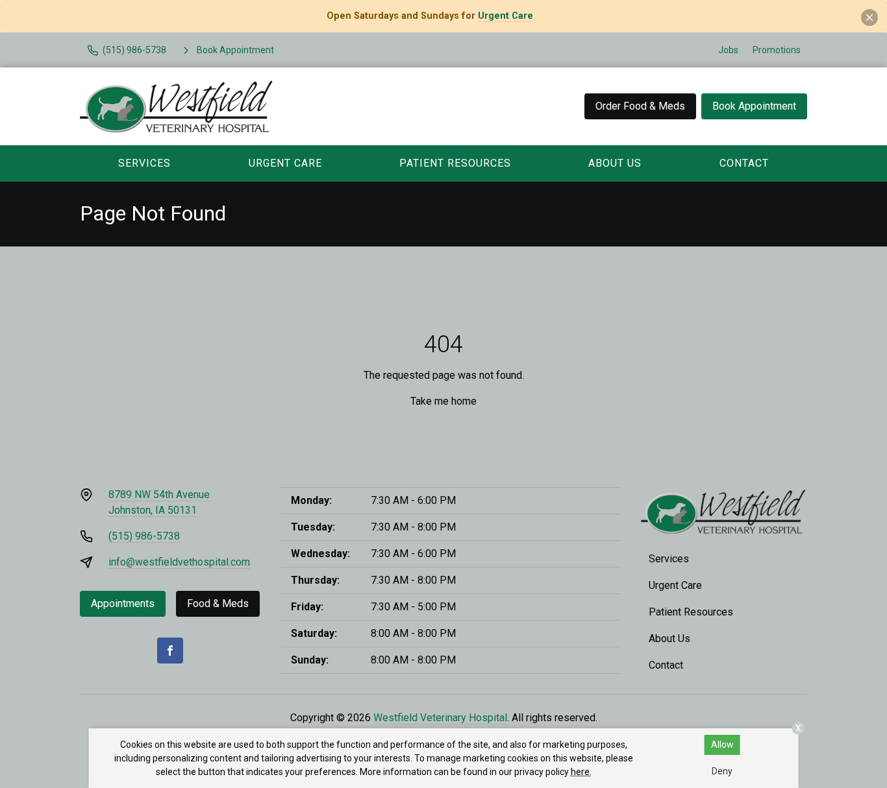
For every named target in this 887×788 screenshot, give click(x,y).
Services (144, 163)
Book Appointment (754, 106)
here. (581, 772)
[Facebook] (170, 650)
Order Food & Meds (640, 106)
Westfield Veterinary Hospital (440, 717)
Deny (722, 771)
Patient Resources (455, 163)
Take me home (443, 401)
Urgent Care (505, 15)
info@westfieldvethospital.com (179, 562)
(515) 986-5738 (144, 536)
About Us (615, 163)
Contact (744, 163)
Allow (722, 744)
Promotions (777, 50)
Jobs (728, 50)
